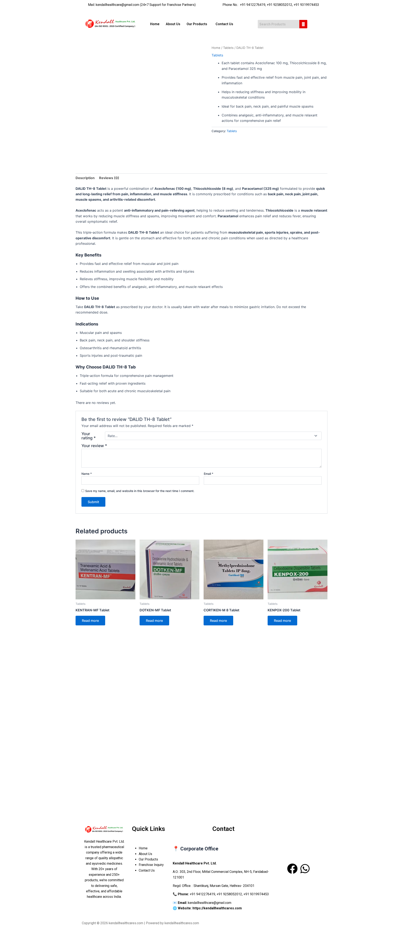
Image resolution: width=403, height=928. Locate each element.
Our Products (149, 859)
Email (208, 473)
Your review (94, 445)
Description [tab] (85, 178)
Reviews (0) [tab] (109, 178)
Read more (90, 620)
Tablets (228, 48)
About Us (173, 24)
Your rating (88, 436)
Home (155, 24)
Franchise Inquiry (151, 865)
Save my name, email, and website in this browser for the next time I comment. (139, 491)
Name (86, 473)
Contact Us (224, 24)
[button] (197, 24)
